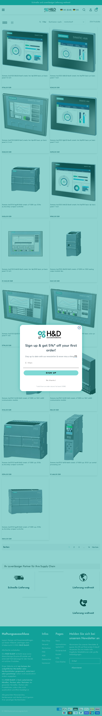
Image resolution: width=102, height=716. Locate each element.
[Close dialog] (79, 327)
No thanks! (51, 380)
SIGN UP (51, 373)
